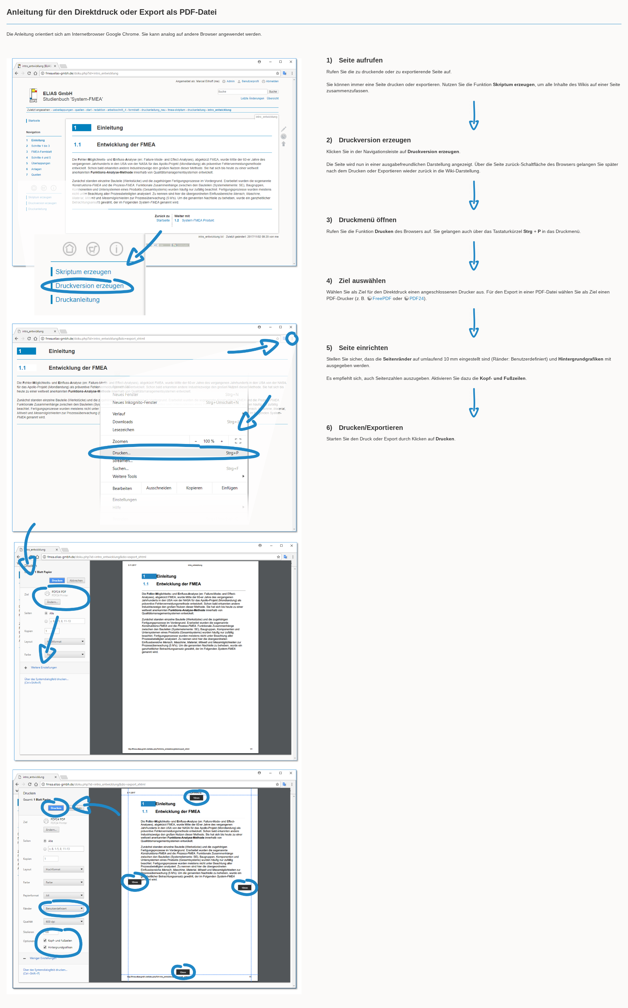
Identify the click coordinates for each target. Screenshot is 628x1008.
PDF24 (417, 298)
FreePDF (382, 298)
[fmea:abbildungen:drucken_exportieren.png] (154, 525)
